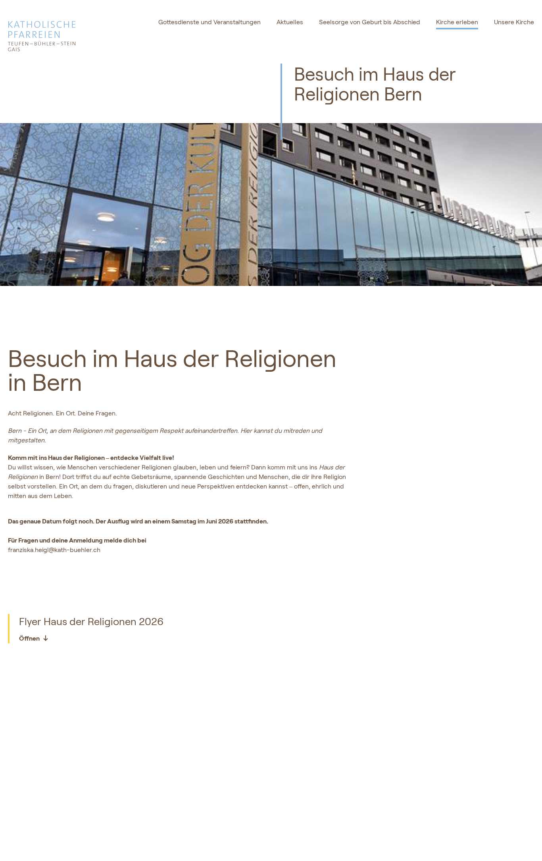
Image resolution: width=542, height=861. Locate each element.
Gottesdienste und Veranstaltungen (209, 22)
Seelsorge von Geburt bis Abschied (369, 22)
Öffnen (29, 638)
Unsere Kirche (514, 22)
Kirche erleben (457, 22)
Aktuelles (290, 22)
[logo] (60, 32)
